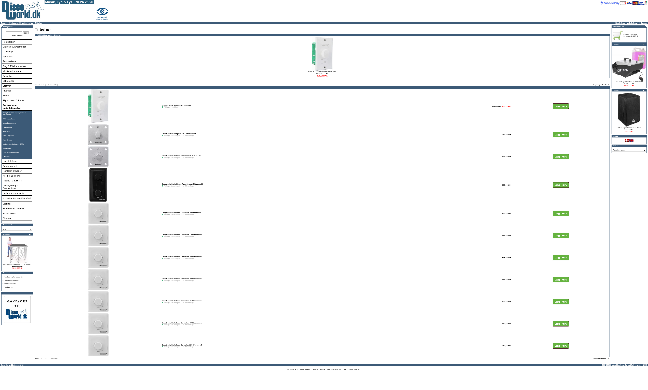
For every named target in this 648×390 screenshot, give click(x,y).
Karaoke (7, 76)
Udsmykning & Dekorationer (10, 187)
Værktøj (7, 203)
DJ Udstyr (8, 51)
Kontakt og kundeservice (13, 277)
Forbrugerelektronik (13, 193)
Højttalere (8, 56)
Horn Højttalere (8, 136)
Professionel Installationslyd (21, 23)
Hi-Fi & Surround (12, 175)
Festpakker (9, 41)
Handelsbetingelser (11, 280)
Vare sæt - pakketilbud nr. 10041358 (629, 82)
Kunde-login (620, 23)
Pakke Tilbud (9, 213)
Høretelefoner (10, 161)
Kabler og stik (10, 166)
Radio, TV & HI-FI (12, 180)
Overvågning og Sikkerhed (17, 198)
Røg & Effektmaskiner (14, 66)
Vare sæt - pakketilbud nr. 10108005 (17, 264)
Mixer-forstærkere (9, 123)
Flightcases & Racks (13, 100)
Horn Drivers (7, 140)
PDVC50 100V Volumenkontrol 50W (322, 72)
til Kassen (643, 23)
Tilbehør (38, 23)
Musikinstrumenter (12, 71)
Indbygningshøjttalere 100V (13, 144)
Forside (4, 23)
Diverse (7, 218)
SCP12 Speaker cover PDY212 (629, 128)
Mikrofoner (8, 81)
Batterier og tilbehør (13, 208)
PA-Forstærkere (9, 119)
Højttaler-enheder (12, 170)
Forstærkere (9, 61)
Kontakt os (8, 287)
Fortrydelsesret (10, 284)
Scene (6, 95)
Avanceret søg (17, 35)
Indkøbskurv (632, 23)
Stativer (7, 85)
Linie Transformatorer (11, 152)
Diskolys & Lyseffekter (14, 46)
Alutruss (7, 90)
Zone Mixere (7, 127)
